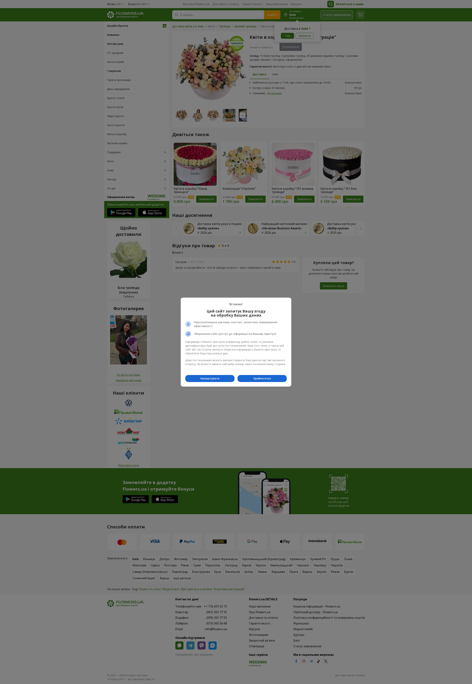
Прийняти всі (262, 378)
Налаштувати (209, 378)
